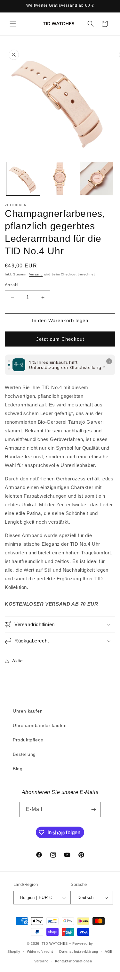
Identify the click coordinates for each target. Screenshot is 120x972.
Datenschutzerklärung (78, 951)
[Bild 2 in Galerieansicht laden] (60, 179)
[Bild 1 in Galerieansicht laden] (23, 179)
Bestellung (24, 754)
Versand (36, 274)
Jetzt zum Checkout (60, 339)
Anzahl (11, 284)
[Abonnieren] (93, 809)
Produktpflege (28, 739)
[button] (13, 24)
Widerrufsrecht (40, 951)
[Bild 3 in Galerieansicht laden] (96, 179)
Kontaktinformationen (73, 961)
